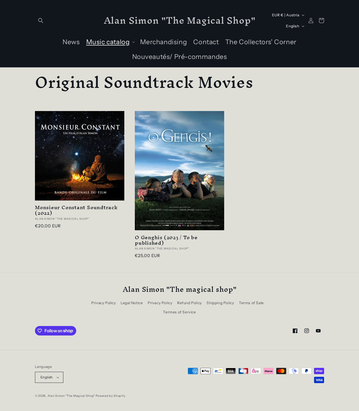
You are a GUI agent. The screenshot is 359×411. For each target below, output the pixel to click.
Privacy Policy (103, 302)
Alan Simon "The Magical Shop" (71, 396)
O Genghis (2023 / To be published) (166, 240)
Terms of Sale (251, 302)
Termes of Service (179, 312)
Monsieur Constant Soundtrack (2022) (76, 210)
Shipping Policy (220, 302)
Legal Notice (132, 302)
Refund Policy (189, 302)
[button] (41, 20)
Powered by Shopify (111, 396)
